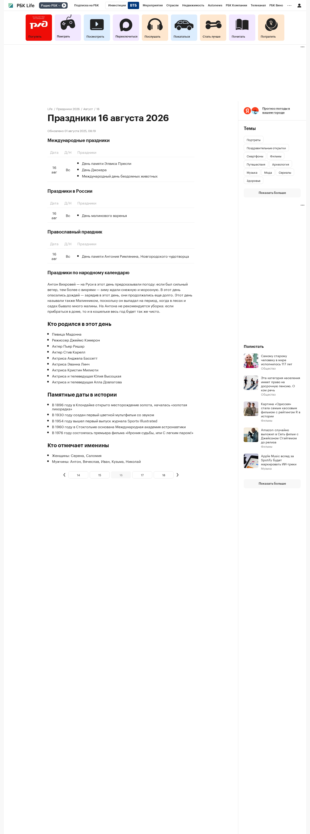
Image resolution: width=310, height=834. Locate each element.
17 (142, 474)
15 (99, 474)
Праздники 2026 (68, 108)
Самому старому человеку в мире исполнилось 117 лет (276, 359)
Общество (268, 368)
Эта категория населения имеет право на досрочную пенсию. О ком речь (280, 383)
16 (121, 474)
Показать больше (272, 193)
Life (50, 108)
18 (163, 474)
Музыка (266, 468)
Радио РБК (49, 5)
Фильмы (266, 420)
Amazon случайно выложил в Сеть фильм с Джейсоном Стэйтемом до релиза (279, 436)
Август (88, 108)
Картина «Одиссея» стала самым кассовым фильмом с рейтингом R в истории (280, 409)
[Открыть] (59, 5)
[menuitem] (86, 5)
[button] (272, 110)
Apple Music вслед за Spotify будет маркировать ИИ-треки (278, 460)
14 (78, 474)
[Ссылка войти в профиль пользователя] (299, 5)
